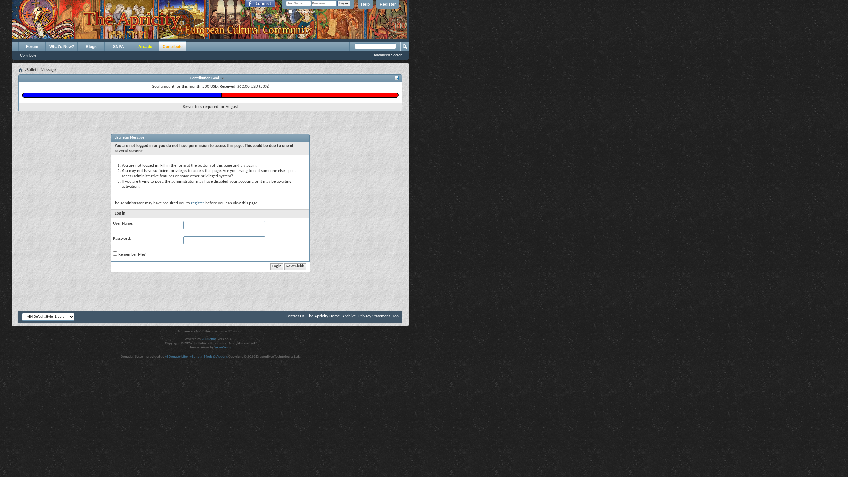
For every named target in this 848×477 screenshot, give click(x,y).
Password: (122, 239)
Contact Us (295, 316)
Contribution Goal (205, 78)
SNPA (118, 46)
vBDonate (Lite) (176, 357)
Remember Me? (305, 12)
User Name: (123, 223)
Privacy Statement (374, 316)
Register (388, 4)
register (197, 203)
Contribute (28, 55)
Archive (349, 316)
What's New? (61, 46)
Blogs (91, 46)
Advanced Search (388, 55)
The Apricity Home (323, 316)
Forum (32, 46)
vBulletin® (209, 339)
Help (365, 4)
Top (396, 316)
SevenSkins (222, 347)
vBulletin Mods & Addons (209, 357)
